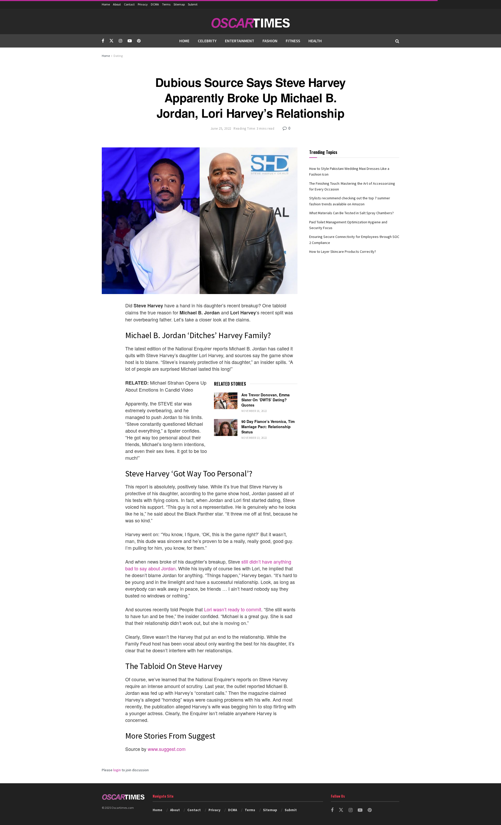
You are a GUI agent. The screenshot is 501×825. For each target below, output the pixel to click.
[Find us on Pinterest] (139, 40)
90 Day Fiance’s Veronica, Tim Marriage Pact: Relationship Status (268, 426)
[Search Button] (397, 40)
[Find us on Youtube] (130, 40)
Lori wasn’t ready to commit (232, 609)
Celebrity (207, 40)
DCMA (155, 4)
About (117, 4)
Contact (129, 4)
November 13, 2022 (254, 438)
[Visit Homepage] (250, 21)
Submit (193, 4)
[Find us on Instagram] (120, 40)
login (117, 770)
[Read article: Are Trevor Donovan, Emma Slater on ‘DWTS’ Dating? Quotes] (225, 400)
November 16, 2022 (254, 411)
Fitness (293, 40)
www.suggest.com (167, 748)
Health (315, 40)
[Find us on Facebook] (103, 40)
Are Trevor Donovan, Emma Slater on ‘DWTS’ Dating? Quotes (265, 400)
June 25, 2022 (221, 128)
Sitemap (179, 4)
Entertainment (239, 40)
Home (106, 4)
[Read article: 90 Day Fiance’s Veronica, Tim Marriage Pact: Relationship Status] (225, 427)
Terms (166, 4)
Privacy (143, 4)
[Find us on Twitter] (111, 40)
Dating (118, 56)
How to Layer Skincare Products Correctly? (342, 251)
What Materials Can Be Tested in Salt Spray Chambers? (351, 213)
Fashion (270, 40)
